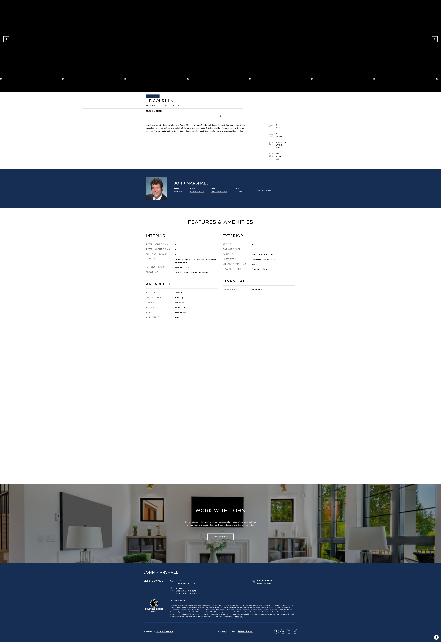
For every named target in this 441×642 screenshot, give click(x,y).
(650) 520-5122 (197, 191)
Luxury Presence (164, 631)
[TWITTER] (289, 631)
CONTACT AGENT (264, 190)
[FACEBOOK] (276, 631)
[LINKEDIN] (282, 631)
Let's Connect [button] (220, 537)
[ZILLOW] (295, 631)
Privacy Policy (245, 631)
